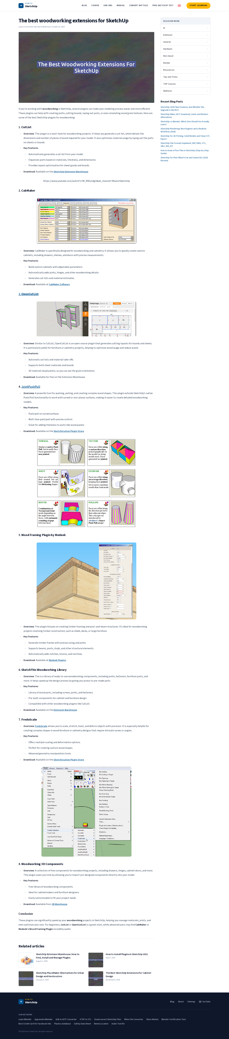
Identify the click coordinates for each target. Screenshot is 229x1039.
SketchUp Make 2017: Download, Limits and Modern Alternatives (184, 116)
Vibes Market (152, 1019)
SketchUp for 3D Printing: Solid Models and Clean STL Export (185, 138)
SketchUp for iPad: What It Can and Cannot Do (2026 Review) (184, 159)
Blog (172, 1001)
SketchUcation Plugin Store (69, 431)
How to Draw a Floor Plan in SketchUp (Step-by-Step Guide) (185, 152)
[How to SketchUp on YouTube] (179, 5)
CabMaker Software (59, 284)
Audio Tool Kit (118, 1023)
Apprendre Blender (43, 1019)
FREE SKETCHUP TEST (162, 5)
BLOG (84, 5)
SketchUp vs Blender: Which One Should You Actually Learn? (185, 123)
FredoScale (41, 726)
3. (29, 294)
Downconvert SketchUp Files (107, 1019)
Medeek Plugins (57, 660)
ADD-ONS (107, 5)
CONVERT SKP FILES (138, 5)
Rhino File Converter (133, 1019)
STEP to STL (85, 1019)
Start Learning (198, 5)
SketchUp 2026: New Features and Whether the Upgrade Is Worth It (182, 109)
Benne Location (101, 1023)
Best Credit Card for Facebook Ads (35, 1023)
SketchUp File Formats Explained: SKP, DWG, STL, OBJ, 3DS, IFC (183, 145)
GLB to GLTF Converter (66, 1019)
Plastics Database (62, 1023)
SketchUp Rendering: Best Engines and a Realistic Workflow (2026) (184, 130)
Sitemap (191, 1001)
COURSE (95, 5)
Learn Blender (25, 1019)
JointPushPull (30, 387)
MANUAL (121, 5)
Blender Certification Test (174, 1019)
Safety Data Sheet (82, 1023)
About (181, 1001)
